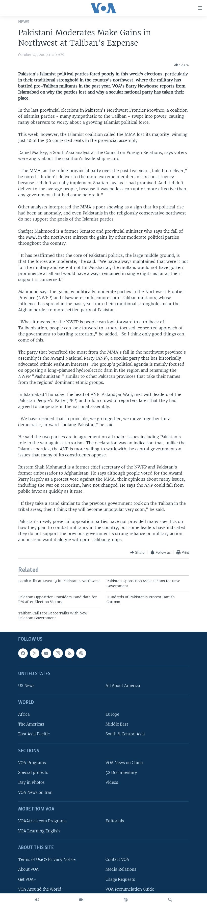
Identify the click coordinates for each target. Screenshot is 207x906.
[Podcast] (81, 653)
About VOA (28, 869)
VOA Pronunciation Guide (130, 889)
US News (26, 685)
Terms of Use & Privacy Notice (46, 859)
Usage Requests (120, 879)
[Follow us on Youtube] (46, 653)
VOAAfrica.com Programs (42, 821)
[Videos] (81, 899)
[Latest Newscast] (36, 899)
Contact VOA (117, 859)
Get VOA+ (27, 879)
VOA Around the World (39, 889)
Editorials (115, 821)
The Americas (31, 724)
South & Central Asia (125, 734)
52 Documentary (121, 772)
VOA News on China (124, 762)
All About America (123, 685)
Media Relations (121, 869)
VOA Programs (32, 762)
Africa (24, 714)
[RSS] (69, 653)
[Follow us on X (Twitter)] (34, 653)
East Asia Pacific (34, 734)
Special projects (33, 772)
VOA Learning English (39, 830)
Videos (112, 782)
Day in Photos (31, 782)
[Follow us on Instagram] (58, 653)
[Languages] (125, 899)
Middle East (117, 724)
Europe (112, 714)
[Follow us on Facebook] (23, 653)
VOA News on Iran (35, 792)
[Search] (170, 899)
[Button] (181, 65)
